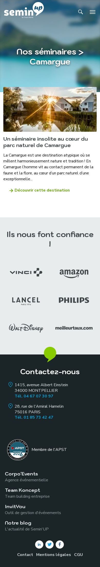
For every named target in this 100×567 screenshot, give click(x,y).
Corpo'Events (26, 477)
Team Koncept (27, 493)
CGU (78, 555)
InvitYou (33, 509)
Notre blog (27, 526)
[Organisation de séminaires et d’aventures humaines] (24, 12)
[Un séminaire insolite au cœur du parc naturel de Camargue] (49, 109)
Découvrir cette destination (42, 190)
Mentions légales (53, 555)
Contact (25, 555)
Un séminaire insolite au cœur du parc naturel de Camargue (45, 142)
